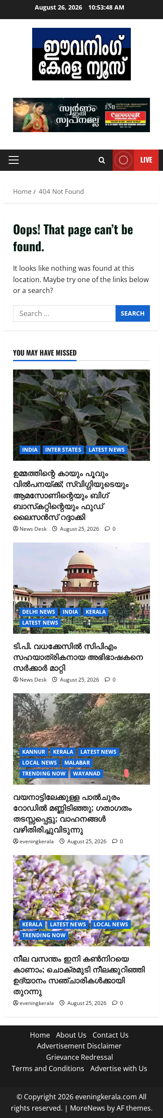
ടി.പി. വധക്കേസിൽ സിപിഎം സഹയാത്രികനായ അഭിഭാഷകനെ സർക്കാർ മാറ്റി (78, 656)
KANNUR (34, 751)
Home (40, 1035)
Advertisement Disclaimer (79, 1046)
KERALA (96, 612)
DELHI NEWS (38, 612)
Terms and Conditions (48, 1068)
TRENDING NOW (44, 773)
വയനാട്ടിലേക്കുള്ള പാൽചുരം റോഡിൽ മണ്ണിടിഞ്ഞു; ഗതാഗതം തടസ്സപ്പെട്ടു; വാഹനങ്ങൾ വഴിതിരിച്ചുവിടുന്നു (72, 813)
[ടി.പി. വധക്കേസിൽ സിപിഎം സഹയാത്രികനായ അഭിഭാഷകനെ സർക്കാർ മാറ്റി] (81, 588)
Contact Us (111, 1035)
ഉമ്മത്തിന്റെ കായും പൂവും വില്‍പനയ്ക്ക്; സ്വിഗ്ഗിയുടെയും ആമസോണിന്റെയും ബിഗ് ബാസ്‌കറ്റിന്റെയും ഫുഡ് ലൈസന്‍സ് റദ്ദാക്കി (71, 494)
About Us (71, 1035)
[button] (81, 115)
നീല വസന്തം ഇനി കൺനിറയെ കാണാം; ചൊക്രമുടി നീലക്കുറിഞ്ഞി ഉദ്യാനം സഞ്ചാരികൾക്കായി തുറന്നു (79, 974)
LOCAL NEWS (39, 762)
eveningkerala (37, 841)
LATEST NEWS (107, 449)
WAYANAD (86, 773)
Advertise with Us (118, 1068)
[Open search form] (102, 160)
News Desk (33, 528)
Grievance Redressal (79, 1057)
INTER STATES (63, 449)
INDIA (30, 449)
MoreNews (87, 1108)
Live (146, 159)
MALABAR (77, 762)
